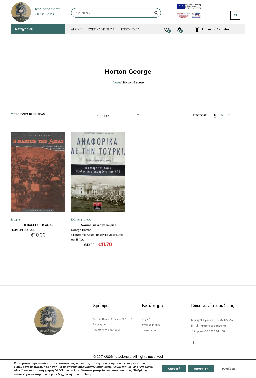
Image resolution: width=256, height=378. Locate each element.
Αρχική (76, 29)
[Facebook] (193, 342)
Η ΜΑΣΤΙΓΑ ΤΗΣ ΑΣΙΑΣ (38, 225)
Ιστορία (15, 220)
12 (215, 115)
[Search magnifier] (156, 13)
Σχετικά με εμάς (101, 29)
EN (235, 15)
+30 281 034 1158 (214, 331)
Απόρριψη (201, 369)
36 (229, 115)
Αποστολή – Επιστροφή (106, 330)
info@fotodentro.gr (213, 326)
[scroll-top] (250, 372)
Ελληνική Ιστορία (81, 220)
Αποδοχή (174, 369)
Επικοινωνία (130, 29)
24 (222, 115)
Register (223, 29)
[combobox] (117, 114)
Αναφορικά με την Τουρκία (98, 225)
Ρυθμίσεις (228, 369)
